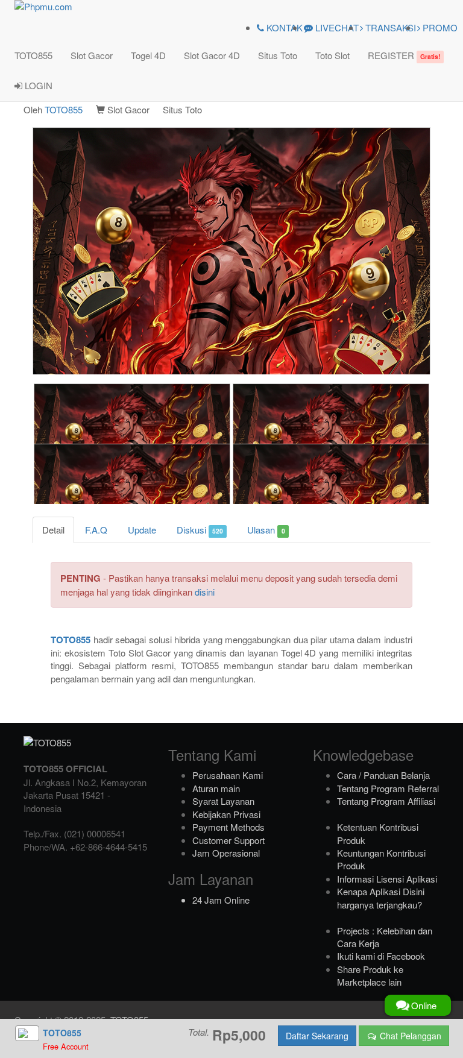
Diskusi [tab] (200, 529)
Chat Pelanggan (409, 1036)
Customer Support (228, 840)
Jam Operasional (226, 852)
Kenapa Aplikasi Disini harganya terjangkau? (380, 897)
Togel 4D (148, 55)
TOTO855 (33, 55)
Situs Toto (277, 55)
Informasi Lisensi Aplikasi (387, 878)
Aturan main (216, 788)
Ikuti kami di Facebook (381, 955)
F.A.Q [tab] (96, 529)
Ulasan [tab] (266, 529)
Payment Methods (228, 826)
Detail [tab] (53, 529)
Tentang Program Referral (388, 788)
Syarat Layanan (223, 801)
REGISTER (404, 55)
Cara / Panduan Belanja (383, 775)
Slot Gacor (92, 55)
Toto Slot (332, 55)
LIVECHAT (336, 27)
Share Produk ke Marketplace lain (370, 975)
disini (205, 591)
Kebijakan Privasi (226, 814)
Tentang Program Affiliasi (386, 801)
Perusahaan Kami (227, 775)
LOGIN (37, 85)
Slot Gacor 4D (212, 55)
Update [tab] (142, 529)
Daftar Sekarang (317, 1036)
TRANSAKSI (389, 27)
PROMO (439, 27)
